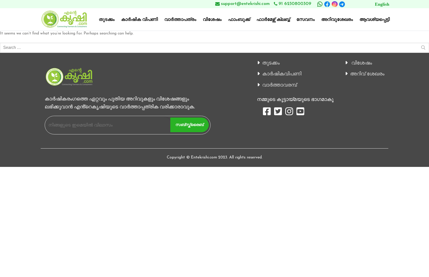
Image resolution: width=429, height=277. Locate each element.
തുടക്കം (271, 62)
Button (371, 4)
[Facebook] (327, 4)
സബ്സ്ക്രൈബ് (190, 125)
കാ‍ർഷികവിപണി (281, 73)
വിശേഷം (361, 62)
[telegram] (342, 4)
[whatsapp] (320, 4)
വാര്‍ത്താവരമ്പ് (279, 85)
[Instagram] (334, 4)
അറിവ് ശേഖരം (367, 73)
